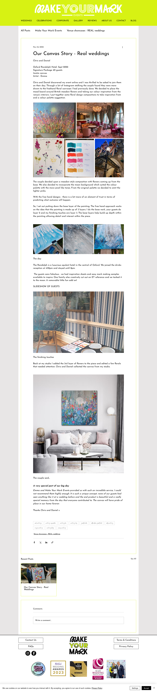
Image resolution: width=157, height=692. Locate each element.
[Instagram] (27, 653)
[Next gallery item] (121, 322)
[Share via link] (52, 542)
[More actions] (122, 47)
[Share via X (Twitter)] (40, 542)
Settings (135, 688)
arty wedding (109, 523)
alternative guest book (96, 523)
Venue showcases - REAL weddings (86, 30)
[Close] (154, 688)
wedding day (74, 523)
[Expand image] (54, 120)
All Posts (25, 30)
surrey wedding (62, 528)
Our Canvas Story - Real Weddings (36, 588)
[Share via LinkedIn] (46, 542)
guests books (84, 523)
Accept (146, 688)
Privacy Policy (97, 688)
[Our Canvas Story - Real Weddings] (38, 573)
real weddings (38, 523)
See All (133, 559)
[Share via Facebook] (34, 542)
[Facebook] (33, 653)
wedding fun (63, 523)
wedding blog (50, 528)
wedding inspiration (51, 523)
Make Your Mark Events (48, 30)
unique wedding (39, 528)
